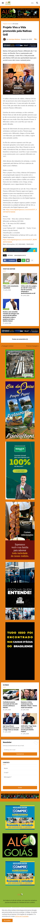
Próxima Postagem (32, 346)
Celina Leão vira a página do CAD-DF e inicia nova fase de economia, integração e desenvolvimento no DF (29, 289)
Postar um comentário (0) (20, 339)
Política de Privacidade (21, 916)
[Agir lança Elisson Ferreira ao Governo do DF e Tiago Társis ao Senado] (11, 718)
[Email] (28, 260)
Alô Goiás (15, 23)
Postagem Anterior (7, 346)
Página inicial (7, 23)
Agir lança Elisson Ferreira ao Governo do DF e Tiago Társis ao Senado (11, 727)
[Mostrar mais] (32, 260)
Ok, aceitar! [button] (7, 920)
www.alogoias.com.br (20, 255)
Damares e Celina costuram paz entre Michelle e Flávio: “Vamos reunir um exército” (29, 704)
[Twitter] (19, 260)
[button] (2, 3)
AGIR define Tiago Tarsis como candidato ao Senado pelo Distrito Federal (28, 728)
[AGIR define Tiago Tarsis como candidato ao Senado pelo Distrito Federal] (29, 718)
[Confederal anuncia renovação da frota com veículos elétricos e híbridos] (11, 694)
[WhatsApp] (23, 260)
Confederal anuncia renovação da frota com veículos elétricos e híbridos (10, 704)
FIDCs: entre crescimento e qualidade (10, 287)
